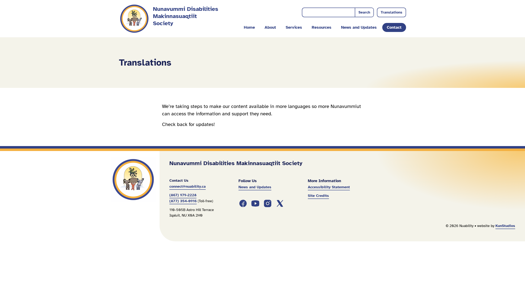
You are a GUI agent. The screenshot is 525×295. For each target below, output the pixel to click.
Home (249, 27)
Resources (321, 27)
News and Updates (359, 27)
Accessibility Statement (329, 187)
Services (294, 27)
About (270, 27)
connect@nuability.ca (187, 186)
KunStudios (505, 226)
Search (364, 12)
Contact (394, 27)
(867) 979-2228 (182, 195)
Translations (391, 12)
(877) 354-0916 (183, 201)
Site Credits (318, 195)
